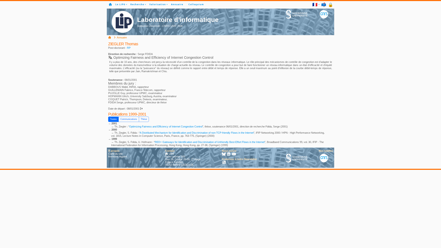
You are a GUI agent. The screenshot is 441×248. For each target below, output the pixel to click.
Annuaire (177, 4)
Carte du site (115, 153)
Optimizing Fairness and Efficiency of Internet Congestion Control (165, 126)
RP (129, 47)
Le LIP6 (120, 4)
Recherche (137, 4)
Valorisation (157, 4)
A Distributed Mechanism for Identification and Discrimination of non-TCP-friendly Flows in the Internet (197, 132)
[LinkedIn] (229, 154)
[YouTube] (234, 154)
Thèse (144, 119)
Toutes (113, 119)
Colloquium (196, 4)
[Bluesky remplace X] (224, 154)
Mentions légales (117, 156)
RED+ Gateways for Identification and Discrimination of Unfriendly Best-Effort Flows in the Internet (210, 142)
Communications (128, 119)
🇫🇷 (315, 4)
